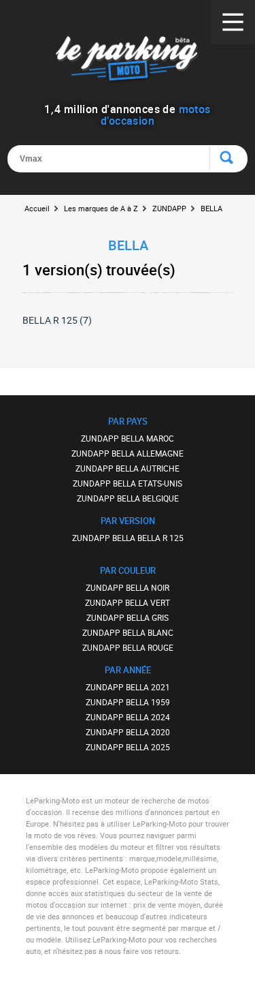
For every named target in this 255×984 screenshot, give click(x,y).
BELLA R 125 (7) (57, 319)
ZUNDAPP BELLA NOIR (127, 587)
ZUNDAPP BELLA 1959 (128, 701)
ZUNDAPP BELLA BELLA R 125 (128, 537)
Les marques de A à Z (101, 208)
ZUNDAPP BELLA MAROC (127, 438)
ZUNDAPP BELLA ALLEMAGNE (127, 453)
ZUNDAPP (169, 208)
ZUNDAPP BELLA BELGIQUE (128, 498)
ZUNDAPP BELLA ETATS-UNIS (127, 483)
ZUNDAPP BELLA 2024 (128, 716)
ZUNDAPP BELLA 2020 (128, 731)
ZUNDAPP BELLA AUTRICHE (127, 468)
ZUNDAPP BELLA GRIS (127, 617)
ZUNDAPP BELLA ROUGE (127, 647)
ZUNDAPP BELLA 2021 (128, 686)
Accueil (37, 208)
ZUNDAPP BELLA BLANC (127, 632)
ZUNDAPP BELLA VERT (127, 602)
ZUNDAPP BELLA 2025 (128, 746)
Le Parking (127, 61)
